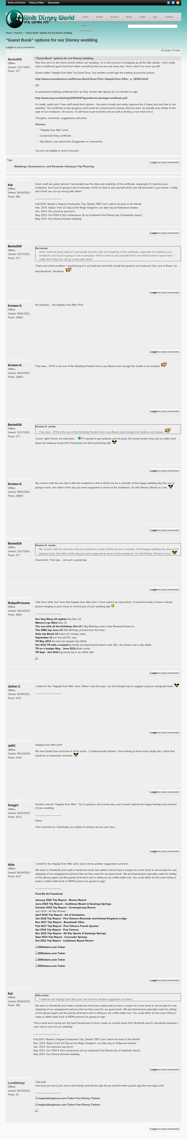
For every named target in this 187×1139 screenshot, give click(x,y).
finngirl (13, 805)
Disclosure (53, 3)
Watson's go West (46, 622)
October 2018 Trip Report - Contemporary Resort (65, 907)
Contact (169, 17)
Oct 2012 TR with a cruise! (51, 644)
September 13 (43, 637)
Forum (99, 17)
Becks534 (15, 59)
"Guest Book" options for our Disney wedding (48, 33)
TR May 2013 (43, 641)
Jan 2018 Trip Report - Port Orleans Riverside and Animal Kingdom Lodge (81, 918)
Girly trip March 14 (46, 633)
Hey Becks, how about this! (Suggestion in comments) (70, 141)
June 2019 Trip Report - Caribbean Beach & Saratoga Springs (73, 903)
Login (9, 47)
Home (86, 17)
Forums (18, 33)
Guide (143, 17)
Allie (11, 864)
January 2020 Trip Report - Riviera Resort (60, 899)
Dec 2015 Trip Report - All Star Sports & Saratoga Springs (70, 933)
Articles (114, 17)
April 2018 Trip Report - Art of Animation (60, 914)
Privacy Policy (36, 3)
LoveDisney (16, 1083)
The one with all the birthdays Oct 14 (58, 626)
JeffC (12, 745)
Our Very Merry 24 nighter (51, 619)
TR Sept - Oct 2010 (46, 652)
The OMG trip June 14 (48, 630)
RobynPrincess (19, 603)
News (129, 17)
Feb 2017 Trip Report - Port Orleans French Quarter (67, 925)
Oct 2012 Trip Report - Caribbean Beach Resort (64, 940)
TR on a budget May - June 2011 (55, 648)
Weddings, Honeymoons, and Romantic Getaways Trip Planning (54, 166)
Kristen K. (15, 305)
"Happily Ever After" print (53, 129)
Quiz (155, 17)
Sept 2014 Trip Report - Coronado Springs (61, 936)
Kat (10, 185)
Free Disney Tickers (87, 1098)
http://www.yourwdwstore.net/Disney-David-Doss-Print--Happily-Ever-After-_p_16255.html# (91, 78)
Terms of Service (16, 3)
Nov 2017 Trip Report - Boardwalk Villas (59, 922)
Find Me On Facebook (49, 893)
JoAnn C (14, 686)
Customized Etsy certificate (55, 135)
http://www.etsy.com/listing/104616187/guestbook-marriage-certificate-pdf (81, 97)
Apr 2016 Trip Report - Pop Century (57, 929)
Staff (85, 26)
